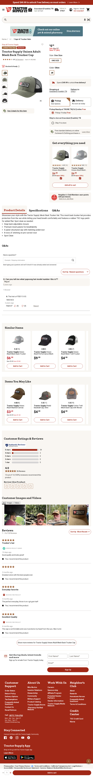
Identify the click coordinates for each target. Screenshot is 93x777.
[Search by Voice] (84, 19)
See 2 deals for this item (17, 111)
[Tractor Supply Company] (17, 9)
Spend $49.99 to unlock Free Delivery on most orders (39, 2)
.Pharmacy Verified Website (35, 709)
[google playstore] (27, 757)
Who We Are (32, 687)
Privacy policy (8, 766)
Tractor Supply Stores (36, 705)
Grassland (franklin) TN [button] (58, 91)
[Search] (5, 19)
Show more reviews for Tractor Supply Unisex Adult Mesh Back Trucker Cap (46, 643)
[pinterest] (11, 737)
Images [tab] (9, 503)
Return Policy (10, 694)
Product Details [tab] (14, 210)
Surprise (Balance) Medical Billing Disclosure (55, 768)
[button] (79, 2)
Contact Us (9, 707)
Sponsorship (53, 690)
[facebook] (5, 737)
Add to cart (51, 773)
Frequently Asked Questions (12, 703)
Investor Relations (34, 690)
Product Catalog (34, 702)
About (72, 691)
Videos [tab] (17, 503)
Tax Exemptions (11, 699)
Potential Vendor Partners (54, 697)
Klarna (72, 722)
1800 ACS (10, 300)
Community (32, 696)
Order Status (10, 691)
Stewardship (32, 693)
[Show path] (10, 39)
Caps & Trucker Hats (22, 39)
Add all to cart (70, 185)
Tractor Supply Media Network (56, 705)
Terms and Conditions (42, 766)
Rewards (73, 694)
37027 (73, 91)
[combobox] (77, 272)
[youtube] (22, 737)
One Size (55, 61)
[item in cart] (88, 10)
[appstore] (10, 757)
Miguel (6, 282)
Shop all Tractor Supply (10, 45)
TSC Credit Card (76, 719)
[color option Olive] (51, 72)
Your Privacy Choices (22, 766)
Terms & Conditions (78, 704)
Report (36, 306)
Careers (51, 687)
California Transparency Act (60, 766)
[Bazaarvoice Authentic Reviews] (15, 445)
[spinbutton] (7, 772)
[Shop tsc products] (46, 31)
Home (4, 39)
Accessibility (8, 768)
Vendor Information (55, 701)
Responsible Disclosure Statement (26, 768)
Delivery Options (11, 696)
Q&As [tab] (56, 210)
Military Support (33, 699)
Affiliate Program (55, 693)
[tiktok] (28, 737)
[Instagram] (17, 737)
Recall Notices (10, 710)
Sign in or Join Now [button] (66, 199)
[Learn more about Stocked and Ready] (19, 66)
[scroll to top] (88, 761)
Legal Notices (77, 766)
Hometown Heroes (77, 696)
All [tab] (4, 503)
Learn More (73, 2)
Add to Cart (17, 366)
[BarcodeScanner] (88, 19)
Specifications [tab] (38, 210)
